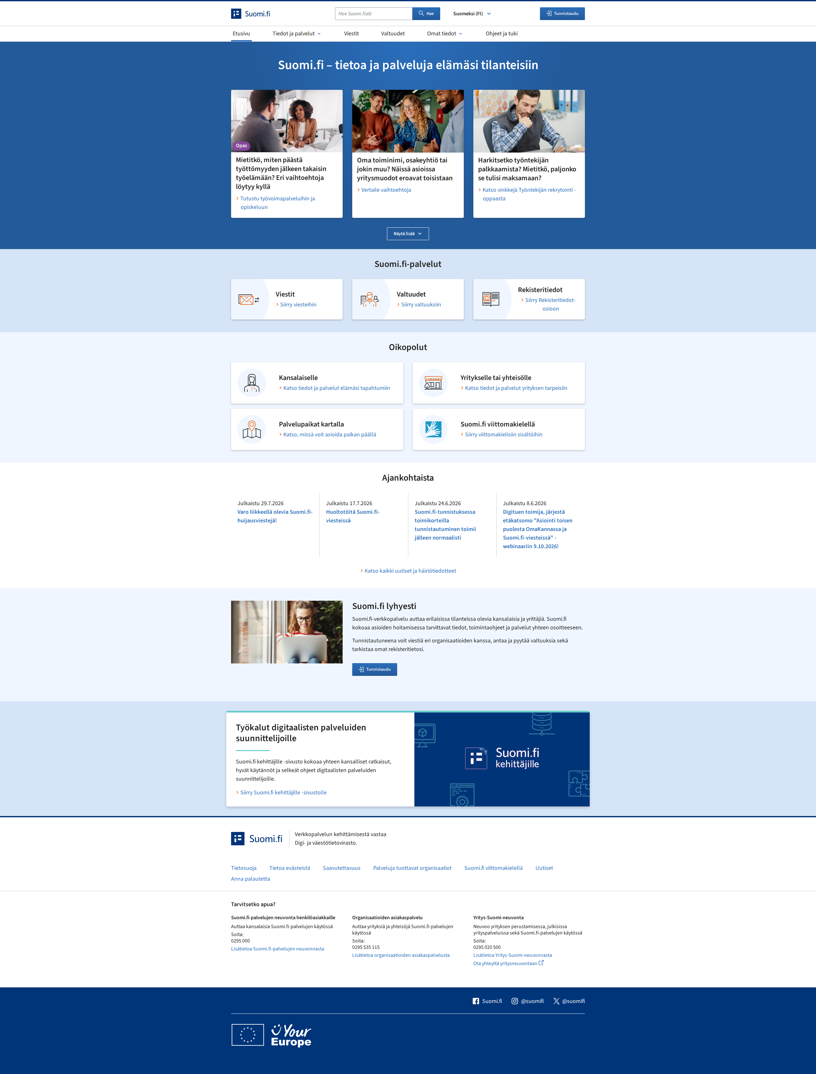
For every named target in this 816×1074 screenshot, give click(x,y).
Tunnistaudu (378, 669)
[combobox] (373, 13)
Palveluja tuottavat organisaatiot (412, 868)
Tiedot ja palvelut (294, 34)
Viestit (351, 34)
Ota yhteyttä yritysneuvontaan (515, 963)
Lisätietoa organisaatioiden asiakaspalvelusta (401, 955)
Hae (430, 14)
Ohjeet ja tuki (502, 34)
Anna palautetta (250, 879)
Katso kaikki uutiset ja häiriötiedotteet (410, 571)
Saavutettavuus (342, 868)
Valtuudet (393, 34)
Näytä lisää (404, 234)
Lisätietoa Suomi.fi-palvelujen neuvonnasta (277, 949)
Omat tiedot (441, 34)
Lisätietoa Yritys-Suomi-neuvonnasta (512, 955)
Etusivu (241, 34)
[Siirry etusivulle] (256, 14)
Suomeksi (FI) (468, 13)
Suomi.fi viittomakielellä (493, 868)
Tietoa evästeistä (289, 868)
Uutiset (544, 868)
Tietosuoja (244, 868)
